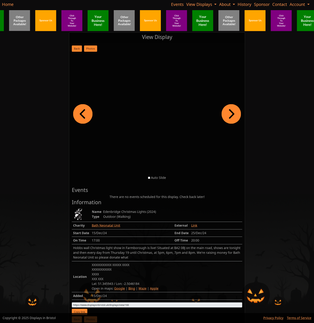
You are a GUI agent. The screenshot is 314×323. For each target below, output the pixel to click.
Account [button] (298, 4)
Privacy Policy (273, 318)
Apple (154, 288)
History (244, 4)
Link (194, 225)
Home (8, 4)
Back (77, 48)
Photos (90, 48)
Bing (131, 288)
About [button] (225, 4)
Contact (279, 4)
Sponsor (262, 4)
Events (177, 4)
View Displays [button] (199, 4)
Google (119, 288)
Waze (143, 288)
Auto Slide (158, 177)
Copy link (79, 312)
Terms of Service (299, 318)
